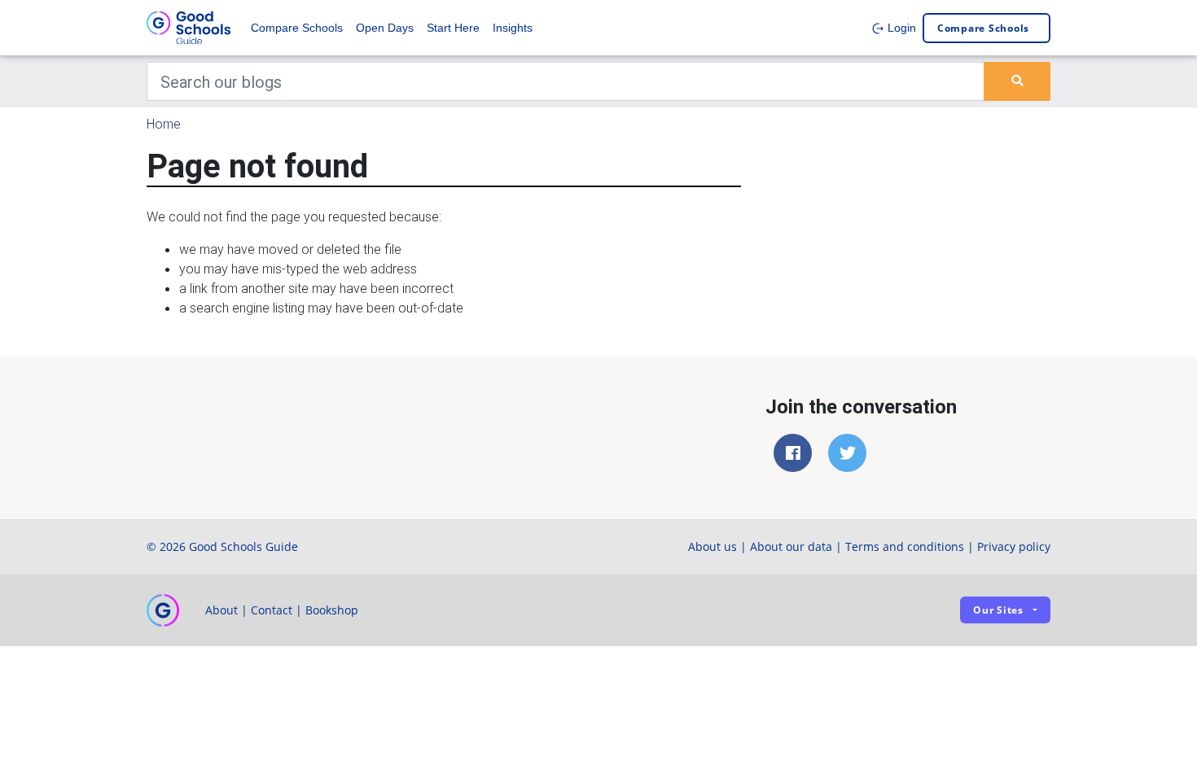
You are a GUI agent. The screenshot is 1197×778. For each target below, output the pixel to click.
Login (900, 27)
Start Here (453, 27)
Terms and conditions (904, 546)
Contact (271, 610)
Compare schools (983, 28)
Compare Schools (297, 27)
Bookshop (331, 610)
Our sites (998, 610)
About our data (791, 546)
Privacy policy (1013, 546)
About (221, 610)
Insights (513, 27)
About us (712, 546)
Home (164, 124)
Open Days (385, 27)
